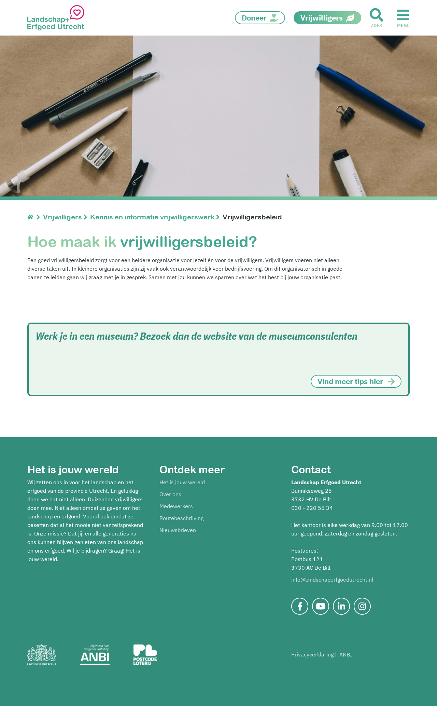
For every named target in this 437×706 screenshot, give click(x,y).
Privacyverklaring (312, 654)
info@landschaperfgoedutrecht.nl (332, 579)
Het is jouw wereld (182, 482)
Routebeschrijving (181, 518)
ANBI (345, 654)
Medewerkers (176, 506)
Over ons (170, 494)
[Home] (32, 217)
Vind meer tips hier (350, 381)
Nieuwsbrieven (177, 530)
